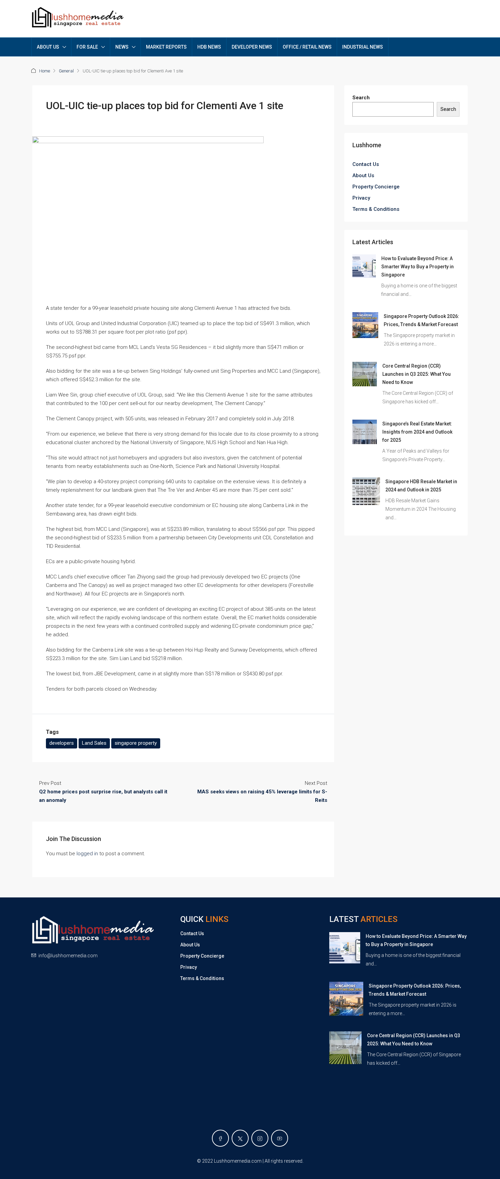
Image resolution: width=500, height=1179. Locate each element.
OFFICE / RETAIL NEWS (307, 47)
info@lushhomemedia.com (68, 955)
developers (61, 743)
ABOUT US (48, 47)
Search (361, 98)
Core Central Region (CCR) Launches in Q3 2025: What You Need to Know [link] (416, 374)
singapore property (136, 743)
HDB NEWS (209, 47)
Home (44, 70)
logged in (87, 853)
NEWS (122, 47)
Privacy (361, 198)
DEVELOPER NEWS (252, 47)
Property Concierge (376, 187)
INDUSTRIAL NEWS (362, 47)
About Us (363, 175)
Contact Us (365, 164)
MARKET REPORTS (166, 47)
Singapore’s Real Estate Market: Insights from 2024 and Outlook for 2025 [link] (417, 432)
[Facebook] (220, 1138)
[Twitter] (240, 1138)
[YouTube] (279, 1138)
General (66, 70)
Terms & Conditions (375, 209)
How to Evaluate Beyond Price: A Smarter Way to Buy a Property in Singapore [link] (417, 266)
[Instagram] (259, 1138)
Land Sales (94, 743)
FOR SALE (87, 47)
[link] (364, 266)
